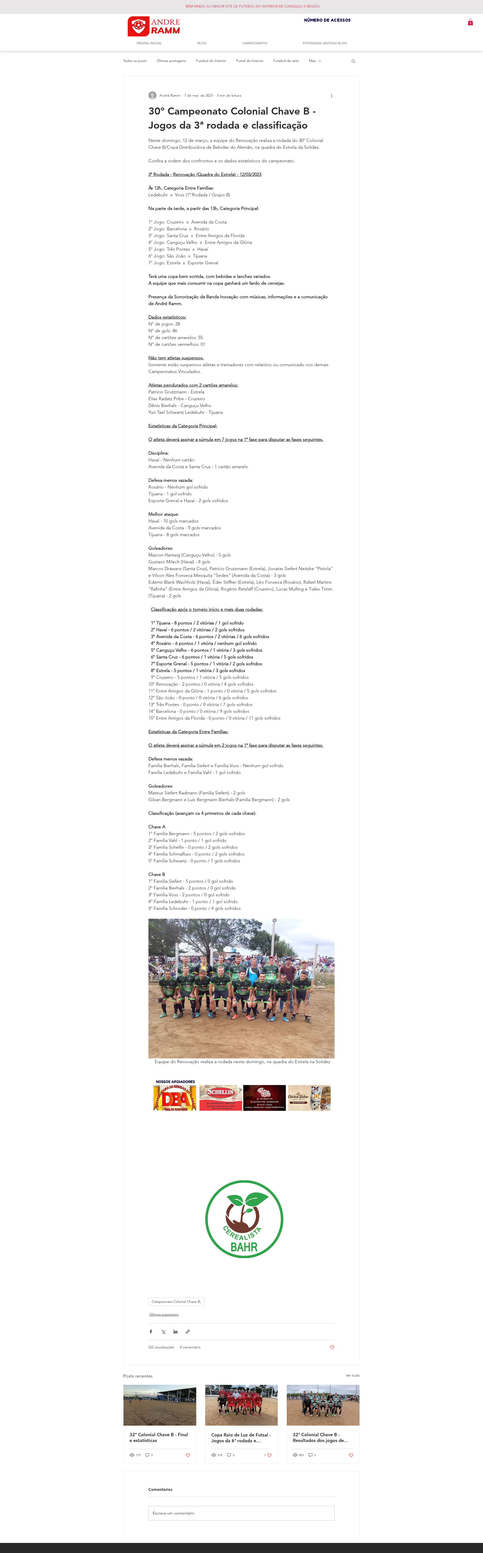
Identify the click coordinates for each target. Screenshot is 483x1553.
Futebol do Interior (211, 60)
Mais (312, 60)
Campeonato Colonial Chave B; (176, 1301)
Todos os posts (135, 60)
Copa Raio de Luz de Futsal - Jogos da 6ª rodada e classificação (241, 1438)
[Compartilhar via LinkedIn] (175, 1331)
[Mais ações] (332, 95)
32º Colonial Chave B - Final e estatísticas (159, 1437)
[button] (470, 22)
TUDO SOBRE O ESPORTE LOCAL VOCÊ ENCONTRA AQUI (241, 6)
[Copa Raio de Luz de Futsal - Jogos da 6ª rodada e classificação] (241, 1405)
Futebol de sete (286, 60)
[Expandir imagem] (241, 988)
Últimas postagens (171, 60)
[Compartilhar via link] (187, 1331)
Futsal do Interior (249, 60)
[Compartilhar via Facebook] (150, 1331)
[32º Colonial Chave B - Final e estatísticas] (160, 1405)
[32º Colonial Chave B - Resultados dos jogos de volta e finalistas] (323, 1405)
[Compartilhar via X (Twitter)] (163, 1331)
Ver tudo (353, 1375)
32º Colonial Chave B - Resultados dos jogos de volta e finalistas (318, 1437)
